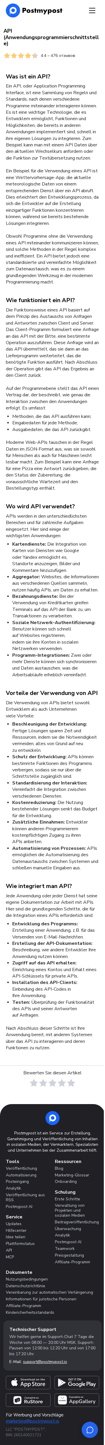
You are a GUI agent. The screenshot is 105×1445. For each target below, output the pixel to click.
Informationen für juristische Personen (41, 1299)
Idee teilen (15, 1237)
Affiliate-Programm (72, 1262)
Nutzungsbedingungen (27, 1279)
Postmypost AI (19, 1206)
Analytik (13, 1188)
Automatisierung (21, 1175)
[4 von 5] (61, 1083)
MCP (10, 1257)
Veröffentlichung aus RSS (25, 1197)
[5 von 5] (71, 1083)
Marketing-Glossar (72, 1175)
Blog (59, 1168)
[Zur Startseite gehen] (53, 1118)
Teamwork (65, 1248)
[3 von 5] (52, 1083)
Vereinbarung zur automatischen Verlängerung (49, 1292)
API (9, 1250)
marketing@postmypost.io (32, 1421)
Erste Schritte (67, 1199)
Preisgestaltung (69, 1255)
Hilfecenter (16, 1230)
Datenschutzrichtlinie (25, 1286)
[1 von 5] (33, 1083)
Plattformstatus (20, 1243)
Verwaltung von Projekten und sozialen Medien (70, 1210)
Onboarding (66, 1181)
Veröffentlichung (21, 1168)
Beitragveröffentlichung (77, 1222)
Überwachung (68, 1229)
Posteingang (17, 1181)
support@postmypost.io (45, 1362)
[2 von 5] (43, 1083)
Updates (14, 1224)
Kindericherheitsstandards (30, 1312)
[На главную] (34, 10)
